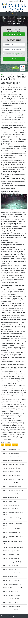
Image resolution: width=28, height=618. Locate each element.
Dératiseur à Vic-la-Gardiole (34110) (13, 490)
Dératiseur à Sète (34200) (10, 501)
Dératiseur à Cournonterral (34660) (12, 460)
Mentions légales (11, 616)
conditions (16, 53)
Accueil (3, 616)
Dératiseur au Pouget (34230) (11, 558)
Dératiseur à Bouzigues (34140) (11, 471)
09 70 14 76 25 (14, 34)
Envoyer (14, 59)
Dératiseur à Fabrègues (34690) (12, 475)
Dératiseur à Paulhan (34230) (11, 599)
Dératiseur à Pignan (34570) (10, 497)
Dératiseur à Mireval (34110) (10, 483)
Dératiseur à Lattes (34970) (10, 565)
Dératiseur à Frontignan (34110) (11, 468)
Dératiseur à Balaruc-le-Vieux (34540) (13, 464)
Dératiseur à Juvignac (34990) (11, 551)
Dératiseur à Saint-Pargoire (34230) (13, 547)
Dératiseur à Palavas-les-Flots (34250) (13, 587)
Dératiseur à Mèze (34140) (10, 508)
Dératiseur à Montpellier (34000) (12, 573)
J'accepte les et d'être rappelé (14, 54)
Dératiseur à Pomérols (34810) (11, 595)
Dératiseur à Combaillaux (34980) (12, 584)
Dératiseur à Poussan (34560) (11, 453)
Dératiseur (4, 75)
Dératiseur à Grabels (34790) (11, 569)
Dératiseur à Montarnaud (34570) (12, 554)
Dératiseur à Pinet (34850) (10, 576)
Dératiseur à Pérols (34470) (10, 610)
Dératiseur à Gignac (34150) (10, 602)
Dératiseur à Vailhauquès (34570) (12, 580)
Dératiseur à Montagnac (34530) (12, 562)
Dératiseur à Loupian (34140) (11, 494)
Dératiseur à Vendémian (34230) (12, 532)
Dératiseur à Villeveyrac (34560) (12, 486)
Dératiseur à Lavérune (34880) (11, 529)
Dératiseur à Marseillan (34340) (11, 606)
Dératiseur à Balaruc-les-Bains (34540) (14, 479)
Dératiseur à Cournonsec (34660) (12, 457)
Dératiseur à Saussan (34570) (11, 505)
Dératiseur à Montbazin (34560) (11, 449)
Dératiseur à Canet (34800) (10, 591)
